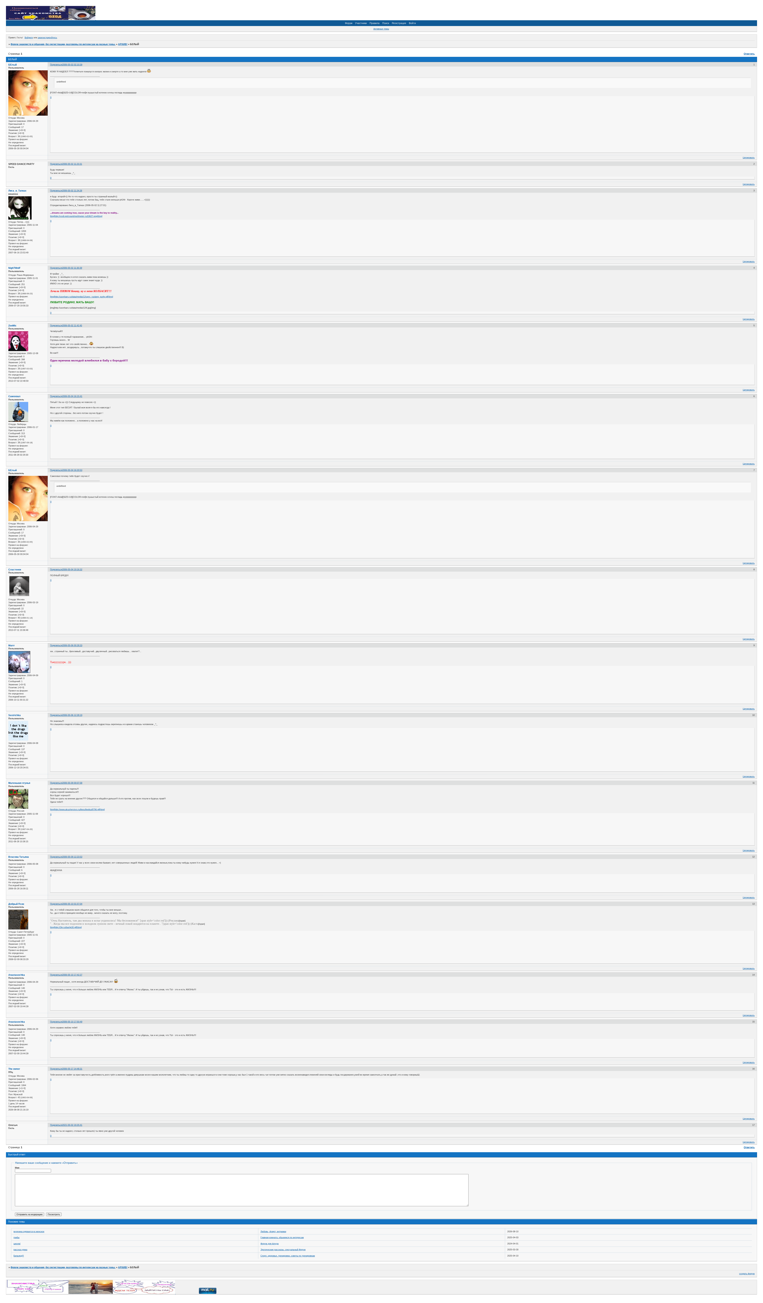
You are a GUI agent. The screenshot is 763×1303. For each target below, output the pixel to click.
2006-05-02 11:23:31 (72, 164)
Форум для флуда (269, 1243)
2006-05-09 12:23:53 (72, 857)
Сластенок (14, 569)
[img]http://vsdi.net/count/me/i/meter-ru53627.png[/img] (76, 216)
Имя (17, 1168)
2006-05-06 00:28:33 (72, 645)
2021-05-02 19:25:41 (72, 1125)
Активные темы (381, 29)
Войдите (29, 37)
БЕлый (12, 64)
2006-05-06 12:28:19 (72, 715)
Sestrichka (14, 715)
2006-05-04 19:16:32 (72, 569)
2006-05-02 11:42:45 (72, 325)
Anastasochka (16, 975)
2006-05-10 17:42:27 (72, 975)
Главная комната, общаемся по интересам (282, 1237)
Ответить (749, 53)
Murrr (11, 645)
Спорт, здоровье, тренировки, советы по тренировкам (287, 1256)
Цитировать (749, 157)
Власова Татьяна (18, 857)
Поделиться (56, 64)
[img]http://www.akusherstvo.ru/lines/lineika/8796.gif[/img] (77, 809)
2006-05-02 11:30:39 (72, 268)
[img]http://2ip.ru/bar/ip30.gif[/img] (66, 927)
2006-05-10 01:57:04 (72, 904)
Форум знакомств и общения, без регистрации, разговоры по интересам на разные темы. (63, 44)
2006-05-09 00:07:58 (72, 783)
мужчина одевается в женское (29, 1231)
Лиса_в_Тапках (17, 190)
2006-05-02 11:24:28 (72, 190)
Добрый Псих (16, 904)
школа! (17, 1243)
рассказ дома (20, 1249)
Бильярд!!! (19, 1256)
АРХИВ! (122, 44)
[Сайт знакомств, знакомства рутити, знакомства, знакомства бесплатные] (51, 19)
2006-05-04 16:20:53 (72, 470)
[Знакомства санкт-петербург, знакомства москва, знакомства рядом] (91, 1293)
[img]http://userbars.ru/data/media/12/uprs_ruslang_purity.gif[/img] (81, 296)
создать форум (747, 1273)
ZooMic (12, 325)
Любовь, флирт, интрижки (273, 1231)
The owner (14, 1069)
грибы (16, 1237)
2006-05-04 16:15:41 (72, 396)
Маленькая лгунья (19, 783)
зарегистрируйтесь (47, 37)
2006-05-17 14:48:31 (72, 1069)
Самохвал (14, 396)
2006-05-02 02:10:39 (72, 64)
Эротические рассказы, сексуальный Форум (283, 1249)
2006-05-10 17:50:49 (72, 1021)
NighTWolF (14, 268)
